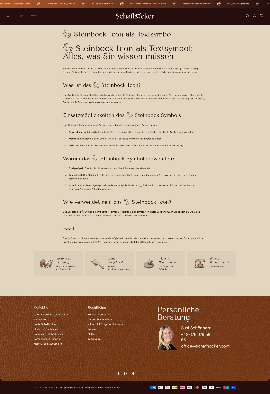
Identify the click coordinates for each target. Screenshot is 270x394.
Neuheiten (40, 319)
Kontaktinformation (99, 314)
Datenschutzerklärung (100, 319)
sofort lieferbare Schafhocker (51, 314)
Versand (92, 329)
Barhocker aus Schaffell (47, 339)
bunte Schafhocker (45, 324)
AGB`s (91, 334)
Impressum (94, 339)
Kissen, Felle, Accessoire (48, 344)
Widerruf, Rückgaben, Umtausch (106, 324)
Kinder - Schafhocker (46, 329)
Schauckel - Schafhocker (48, 334)
